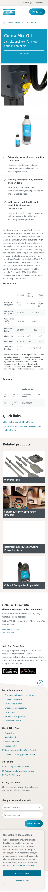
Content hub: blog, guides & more (20, 754)
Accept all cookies (22, 873)
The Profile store (12, 775)
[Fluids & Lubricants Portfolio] (23, 22)
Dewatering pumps (13, 703)
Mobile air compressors (15, 716)
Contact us (24, 53)
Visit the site (33, 823)
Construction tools (13, 699)
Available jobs (11, 737)
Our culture (10, 733)
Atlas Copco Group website (17, 766)
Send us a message (10, 628)
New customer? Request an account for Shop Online (23, 428)
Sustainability (11, 745)
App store (10, 671)
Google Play (28, 671)
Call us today (8, 632)
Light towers (10, 712)
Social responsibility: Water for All (20, 750)
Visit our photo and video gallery (19, 771)
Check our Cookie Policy (23, 865)
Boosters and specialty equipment (20, 695)
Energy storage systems (16, 707)
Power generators (13, 720)
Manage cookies (22, 881)
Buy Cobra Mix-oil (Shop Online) (19, 422)
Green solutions (12, 741)
